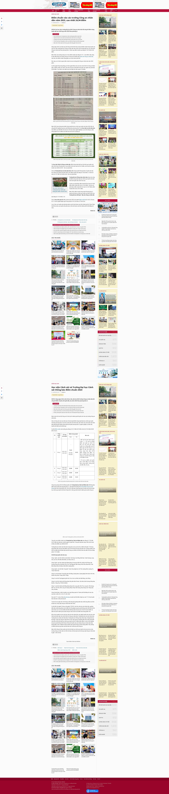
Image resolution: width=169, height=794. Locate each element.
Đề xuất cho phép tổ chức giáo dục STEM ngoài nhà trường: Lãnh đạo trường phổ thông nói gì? (57, 297)
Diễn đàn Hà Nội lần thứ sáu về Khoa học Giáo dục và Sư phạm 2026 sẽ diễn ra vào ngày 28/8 (72, 328)
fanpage (92, 761)
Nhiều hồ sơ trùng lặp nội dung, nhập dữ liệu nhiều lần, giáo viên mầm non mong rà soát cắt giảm (103, 193)
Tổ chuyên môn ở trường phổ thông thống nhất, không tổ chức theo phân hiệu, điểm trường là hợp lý (103, 39)
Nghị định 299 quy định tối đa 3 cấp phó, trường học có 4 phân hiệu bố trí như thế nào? (109, 222)
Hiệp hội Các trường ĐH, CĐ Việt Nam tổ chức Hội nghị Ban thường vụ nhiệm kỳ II (103, 133)
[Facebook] (1, 21)
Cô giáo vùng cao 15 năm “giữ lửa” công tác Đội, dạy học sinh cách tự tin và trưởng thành (103, 282)
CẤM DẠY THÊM (102, 343)
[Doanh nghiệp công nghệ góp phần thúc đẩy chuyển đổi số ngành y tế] (112, 319)
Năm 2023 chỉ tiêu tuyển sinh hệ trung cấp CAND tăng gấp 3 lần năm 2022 (67, 42)
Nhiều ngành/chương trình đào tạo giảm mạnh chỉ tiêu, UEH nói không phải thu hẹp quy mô (87, 297)
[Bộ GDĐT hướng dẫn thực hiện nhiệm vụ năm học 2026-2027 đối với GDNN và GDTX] (88, 320)
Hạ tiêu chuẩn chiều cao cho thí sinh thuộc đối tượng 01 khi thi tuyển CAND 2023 (68, 410)
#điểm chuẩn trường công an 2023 (63, 619)
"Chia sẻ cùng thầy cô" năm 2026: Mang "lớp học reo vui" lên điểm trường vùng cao (107, 255)
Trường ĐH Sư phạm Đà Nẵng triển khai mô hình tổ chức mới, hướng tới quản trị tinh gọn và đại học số (58, 342)
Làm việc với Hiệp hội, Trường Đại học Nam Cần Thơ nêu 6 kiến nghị (112, 145)
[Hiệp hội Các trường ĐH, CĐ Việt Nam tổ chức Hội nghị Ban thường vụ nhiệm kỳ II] (103, 126)
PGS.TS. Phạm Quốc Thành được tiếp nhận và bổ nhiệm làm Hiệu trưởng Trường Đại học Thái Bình (112, 102)
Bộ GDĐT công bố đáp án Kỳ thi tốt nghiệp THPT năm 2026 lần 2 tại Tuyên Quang (69, 232)
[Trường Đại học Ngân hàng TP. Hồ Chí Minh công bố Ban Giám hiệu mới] (112, 80)
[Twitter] (1, 25)
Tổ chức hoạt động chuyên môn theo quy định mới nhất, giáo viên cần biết (109, 241)
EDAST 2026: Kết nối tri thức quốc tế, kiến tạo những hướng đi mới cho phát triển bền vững (73, 313)
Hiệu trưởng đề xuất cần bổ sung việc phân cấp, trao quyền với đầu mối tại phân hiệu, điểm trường (112, 39)
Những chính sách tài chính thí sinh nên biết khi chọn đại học (57, 251)
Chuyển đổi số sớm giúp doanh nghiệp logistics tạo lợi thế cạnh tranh (103, 325)
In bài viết (56, 216)
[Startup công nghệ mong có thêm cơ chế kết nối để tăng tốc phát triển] (112, 307)
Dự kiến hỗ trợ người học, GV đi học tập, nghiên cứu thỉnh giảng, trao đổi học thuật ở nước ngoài (58, 313)
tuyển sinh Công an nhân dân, (86, 56)
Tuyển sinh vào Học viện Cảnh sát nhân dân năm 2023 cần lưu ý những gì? (67, 37)
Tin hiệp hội (102, 110)
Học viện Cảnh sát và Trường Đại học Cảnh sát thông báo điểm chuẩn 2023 (67, 36)
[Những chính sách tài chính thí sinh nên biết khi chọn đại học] (58, 245)
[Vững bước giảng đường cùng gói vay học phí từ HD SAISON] (73, 335)
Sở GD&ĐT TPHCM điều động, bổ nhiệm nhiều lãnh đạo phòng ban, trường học (58, 267)
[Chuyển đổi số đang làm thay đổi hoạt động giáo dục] (112, 126)
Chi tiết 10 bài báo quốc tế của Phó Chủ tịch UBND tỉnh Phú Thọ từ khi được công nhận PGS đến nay (103, 87)
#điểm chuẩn (74, 619)
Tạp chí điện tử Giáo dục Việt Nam (73, 611)
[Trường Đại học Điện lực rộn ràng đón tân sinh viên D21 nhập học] (88, 245)
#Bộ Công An (59, 617)
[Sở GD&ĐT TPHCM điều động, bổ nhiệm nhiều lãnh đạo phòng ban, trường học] (58, 259)
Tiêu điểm (64, 10)
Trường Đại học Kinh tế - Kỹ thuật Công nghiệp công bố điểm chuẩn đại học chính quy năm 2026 (109, 229)
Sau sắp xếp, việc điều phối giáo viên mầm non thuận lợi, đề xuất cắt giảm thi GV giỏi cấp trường (103, 178)
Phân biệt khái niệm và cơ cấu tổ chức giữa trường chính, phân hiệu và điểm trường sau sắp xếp (73, 281)
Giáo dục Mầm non (103, 154)
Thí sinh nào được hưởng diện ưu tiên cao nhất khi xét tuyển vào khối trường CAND (69, 41)
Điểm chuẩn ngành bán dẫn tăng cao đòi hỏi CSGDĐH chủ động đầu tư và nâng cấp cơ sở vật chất (72, 233)
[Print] (1, 28)
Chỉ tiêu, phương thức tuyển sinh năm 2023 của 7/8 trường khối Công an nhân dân (69, 412)
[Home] (1, 18)
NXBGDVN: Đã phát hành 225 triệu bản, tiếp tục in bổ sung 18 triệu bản (87, 313)
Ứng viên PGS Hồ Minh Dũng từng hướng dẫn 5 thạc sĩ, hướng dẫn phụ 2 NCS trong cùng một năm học (102, 102)
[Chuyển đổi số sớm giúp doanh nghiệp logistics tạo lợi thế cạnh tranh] (103, 319)
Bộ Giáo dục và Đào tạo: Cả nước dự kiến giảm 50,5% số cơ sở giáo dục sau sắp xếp (73, 252)
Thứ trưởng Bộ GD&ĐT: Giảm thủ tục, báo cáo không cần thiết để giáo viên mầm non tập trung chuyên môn (112, 193)
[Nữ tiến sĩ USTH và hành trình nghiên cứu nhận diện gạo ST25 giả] (112, 262)
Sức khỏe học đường (96, 10)
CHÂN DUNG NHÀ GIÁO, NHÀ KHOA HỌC (107, 62)
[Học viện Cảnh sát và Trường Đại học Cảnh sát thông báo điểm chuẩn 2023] (60, 182)
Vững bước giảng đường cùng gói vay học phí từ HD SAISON (72, 341)
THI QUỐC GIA (102, 339)
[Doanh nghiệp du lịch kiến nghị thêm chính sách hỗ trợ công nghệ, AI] (103, 307)
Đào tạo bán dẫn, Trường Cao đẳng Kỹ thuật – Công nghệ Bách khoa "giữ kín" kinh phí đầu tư (73, 297)
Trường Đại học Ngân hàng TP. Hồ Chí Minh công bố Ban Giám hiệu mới (112, 85)
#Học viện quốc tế (82, 222)
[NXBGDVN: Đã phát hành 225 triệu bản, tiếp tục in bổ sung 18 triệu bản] (88, 306)
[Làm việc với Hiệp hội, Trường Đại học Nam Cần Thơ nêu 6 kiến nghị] (112, 140)
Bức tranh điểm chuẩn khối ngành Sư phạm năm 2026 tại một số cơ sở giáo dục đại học (70, 230)
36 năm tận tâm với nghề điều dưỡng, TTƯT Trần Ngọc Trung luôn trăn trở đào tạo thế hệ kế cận (112, 282)
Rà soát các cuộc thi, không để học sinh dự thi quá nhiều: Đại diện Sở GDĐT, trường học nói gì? (112, 53)
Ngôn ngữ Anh (82, 199)
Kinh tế (111, 10)
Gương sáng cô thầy (104, 245)
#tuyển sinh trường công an (69, 617)
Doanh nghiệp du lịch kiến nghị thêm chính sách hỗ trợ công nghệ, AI (103, 313)
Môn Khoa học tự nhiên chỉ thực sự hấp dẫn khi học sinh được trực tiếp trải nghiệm (103, 268)
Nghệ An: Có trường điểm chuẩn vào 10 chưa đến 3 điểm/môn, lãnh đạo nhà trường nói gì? (103, 53)
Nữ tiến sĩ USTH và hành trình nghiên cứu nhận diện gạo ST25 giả (112, 267)
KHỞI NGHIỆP (102, 365)
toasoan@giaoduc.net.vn (94, 757)
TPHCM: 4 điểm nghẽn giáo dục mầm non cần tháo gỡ (112, 176)
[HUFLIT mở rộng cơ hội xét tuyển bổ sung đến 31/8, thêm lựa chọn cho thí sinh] (88, 259)
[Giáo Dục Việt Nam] (59, 5)
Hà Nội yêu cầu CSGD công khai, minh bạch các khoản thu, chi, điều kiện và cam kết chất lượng (58, 328)
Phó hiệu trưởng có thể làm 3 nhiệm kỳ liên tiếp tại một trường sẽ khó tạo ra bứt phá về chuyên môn (109, 235)
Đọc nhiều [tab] (107, 200)
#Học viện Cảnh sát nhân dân (81, 617)
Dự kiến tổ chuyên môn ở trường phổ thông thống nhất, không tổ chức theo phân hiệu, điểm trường (109, 216)
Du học (89, 10)
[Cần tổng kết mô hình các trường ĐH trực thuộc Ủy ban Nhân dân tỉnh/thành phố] (103, 140)
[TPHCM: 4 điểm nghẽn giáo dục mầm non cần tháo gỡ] (112, 171)
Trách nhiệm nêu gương (78, 10)
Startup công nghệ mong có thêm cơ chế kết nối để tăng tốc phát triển (112, 313)
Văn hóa (106, 10)
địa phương (66, 566)
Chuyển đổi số (102, 291)
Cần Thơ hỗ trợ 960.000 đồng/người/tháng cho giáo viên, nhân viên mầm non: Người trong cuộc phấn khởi (107, 163)
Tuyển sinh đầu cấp (104, 356)
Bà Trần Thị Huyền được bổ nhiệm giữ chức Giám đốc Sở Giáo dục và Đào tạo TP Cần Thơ (107, 73)
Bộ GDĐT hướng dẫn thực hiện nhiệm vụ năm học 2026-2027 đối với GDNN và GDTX (88, 328)
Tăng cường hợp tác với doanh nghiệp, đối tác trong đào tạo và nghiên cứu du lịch (106, 120)
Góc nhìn (70, 10)
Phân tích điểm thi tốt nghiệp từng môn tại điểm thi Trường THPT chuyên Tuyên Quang (70, 228)
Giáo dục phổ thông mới (105, 15)
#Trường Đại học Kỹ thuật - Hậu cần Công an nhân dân (67, 222)
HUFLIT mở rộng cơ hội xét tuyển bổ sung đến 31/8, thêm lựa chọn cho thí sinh (88, 267)
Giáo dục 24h (57, 10)
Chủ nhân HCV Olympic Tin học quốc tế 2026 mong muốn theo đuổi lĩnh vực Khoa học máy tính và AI (87, 281)
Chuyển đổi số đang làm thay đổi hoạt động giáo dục (112, 132)
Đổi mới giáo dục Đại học (105, 335)
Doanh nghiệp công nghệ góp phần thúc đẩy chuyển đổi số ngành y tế (112, 325)
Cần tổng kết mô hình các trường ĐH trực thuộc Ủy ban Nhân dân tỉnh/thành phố (103, 146)
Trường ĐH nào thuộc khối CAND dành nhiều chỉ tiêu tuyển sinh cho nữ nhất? (68, 39)
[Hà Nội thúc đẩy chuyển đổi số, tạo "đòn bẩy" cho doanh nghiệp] (107, 298)
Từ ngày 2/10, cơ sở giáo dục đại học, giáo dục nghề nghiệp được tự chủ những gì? (73, 267)
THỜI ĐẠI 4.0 (101, 360)
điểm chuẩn (57, 429)
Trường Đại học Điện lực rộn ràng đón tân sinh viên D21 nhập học (88, 251)
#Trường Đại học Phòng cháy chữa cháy (79, 219)
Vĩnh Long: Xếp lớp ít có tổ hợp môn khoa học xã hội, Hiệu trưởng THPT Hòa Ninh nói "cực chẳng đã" (57, 281)
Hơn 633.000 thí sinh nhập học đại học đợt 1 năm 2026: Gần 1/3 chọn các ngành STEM (70, 226)
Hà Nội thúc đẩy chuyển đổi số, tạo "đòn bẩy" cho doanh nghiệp (107, 301)
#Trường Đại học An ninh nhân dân (63, 219)
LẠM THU (101, 348)
